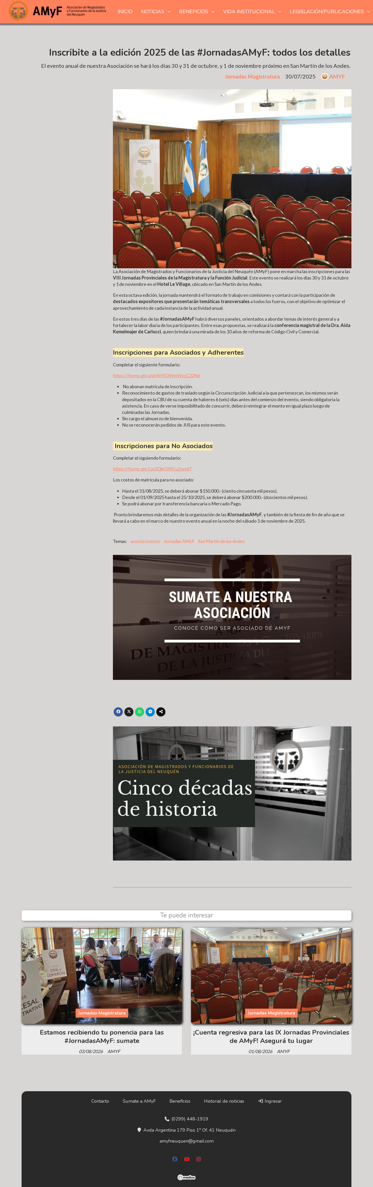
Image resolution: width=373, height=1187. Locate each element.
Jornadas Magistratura (252, 76)
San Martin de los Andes (221, 541)
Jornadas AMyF (179, 541)
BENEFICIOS (193, 11)
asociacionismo (145, 541)
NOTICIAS (152, 11)
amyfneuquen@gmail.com (187, 1141)
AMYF (337, 76)
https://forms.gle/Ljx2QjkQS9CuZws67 (152, 469)
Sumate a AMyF (139, 1101)
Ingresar (272, 1101)
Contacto (100, 1101)
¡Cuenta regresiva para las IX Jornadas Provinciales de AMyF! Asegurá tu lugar (271, 1036)
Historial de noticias (224, 1101)
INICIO (125, 11)
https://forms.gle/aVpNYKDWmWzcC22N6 (156, 375)
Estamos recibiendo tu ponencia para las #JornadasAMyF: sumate (102, 1036)
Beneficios (179, 1101)
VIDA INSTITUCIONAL (249, 11)
